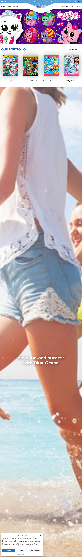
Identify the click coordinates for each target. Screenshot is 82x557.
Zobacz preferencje (35, 550)
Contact (78, 6)
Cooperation (64, 6)
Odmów (22, 550)
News (9, 6)
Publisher (3, 6)
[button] (40, 535)
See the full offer (74, 49)
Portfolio (15, 6)
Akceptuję (8, 550)
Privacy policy (21, 554)
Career (72, 6)
